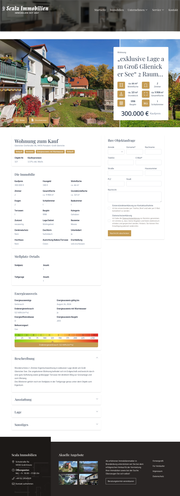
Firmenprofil (158, 461)
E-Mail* (139, 158)
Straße (111, 168)
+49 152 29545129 (23, 478)
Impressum (157, 471)
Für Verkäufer (159, 466)
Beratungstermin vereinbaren (121, 481)
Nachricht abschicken (119, 233)
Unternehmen (136, 10)
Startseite (100, 10)
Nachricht (112, 189)
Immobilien (117, 10)
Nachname (150, 147)
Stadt (128, 179)
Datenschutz (158, 476)
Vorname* (131, 147)
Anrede (111, 147)
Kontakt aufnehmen (24, 484)
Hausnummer (151, 168)
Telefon (111, 158)
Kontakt (173, 10)
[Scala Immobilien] (25, 10)
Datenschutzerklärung (131, 218)
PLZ (109, 179)
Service (156, 10)
